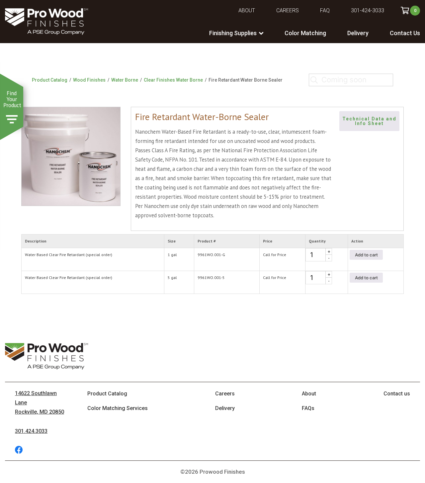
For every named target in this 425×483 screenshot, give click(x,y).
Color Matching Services (117, 408)
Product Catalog (49, 80)
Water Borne (124, 80)
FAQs (308, 408)
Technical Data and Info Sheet (370, 121)
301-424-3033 (367, 10)
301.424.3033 (31, 431)
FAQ (325, 10)
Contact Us (405, 33)
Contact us (396, 393)
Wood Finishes (89, 80)
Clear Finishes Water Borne (173, 80)
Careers (287, 10)
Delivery (358, 33)
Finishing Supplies (233, 33)
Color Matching (305, 33)
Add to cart (366, 254)
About (246, 10)
